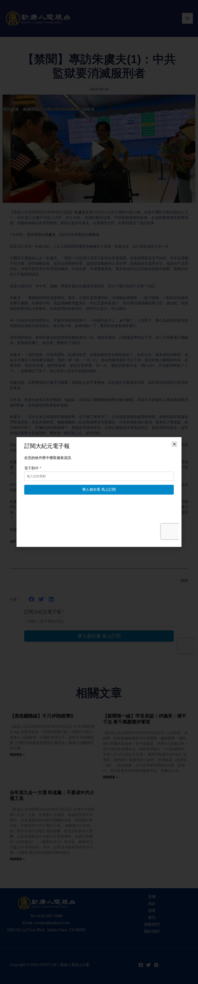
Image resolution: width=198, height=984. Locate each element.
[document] (99, 492)
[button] (174, 444)
